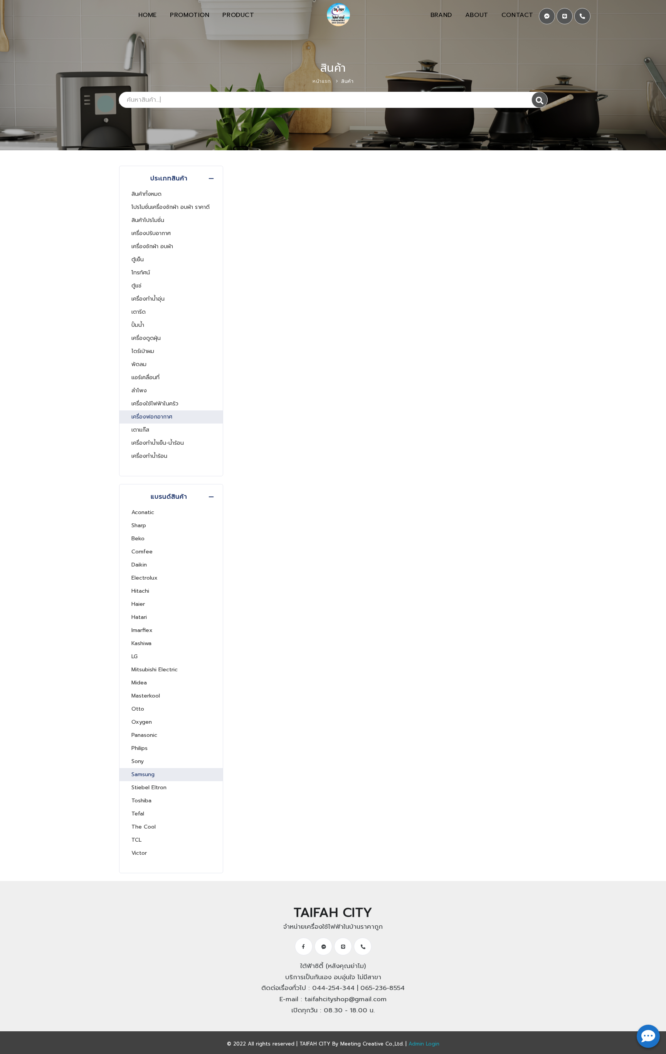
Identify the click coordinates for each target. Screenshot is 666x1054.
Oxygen (141, 722)
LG (134, 656)
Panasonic (144, 735)
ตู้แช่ (136, 286)
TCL (136, 840)
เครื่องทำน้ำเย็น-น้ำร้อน (157, 443)
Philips (139, 748)
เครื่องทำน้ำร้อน (149, 456)
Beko (138, 539)
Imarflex (142, 630)
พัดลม (138, 364)
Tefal (137, 814)
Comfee (142, 552)
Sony (137, 761)
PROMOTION (189, 15)
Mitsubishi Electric (154, 670)
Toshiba (141, 801)
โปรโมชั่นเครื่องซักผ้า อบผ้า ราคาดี (170, 207)
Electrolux (144, 578)
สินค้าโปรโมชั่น (147, 220)
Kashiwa (141, 643)
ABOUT (476, 15)
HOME (147, 15)
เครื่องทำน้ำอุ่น (148, 299)
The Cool (143, 827)
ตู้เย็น (137, 260)
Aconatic (142, 512)
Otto (137, 709)
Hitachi (140, 591)
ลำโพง (139, 391)
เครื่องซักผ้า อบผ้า (152, 246)
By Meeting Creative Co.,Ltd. (368, 1043)
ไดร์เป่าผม (142, 351)
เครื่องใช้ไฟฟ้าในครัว (154, 404)
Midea (139, 683)
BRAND (441, 15)
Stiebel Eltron (148, 787)
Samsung (143, 774)
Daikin (139, 565)
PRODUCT (238, 15)
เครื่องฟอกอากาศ (151, 417)
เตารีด (138, 312)
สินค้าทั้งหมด (146, 194)
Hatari (139, 617)
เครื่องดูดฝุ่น (146, 338)
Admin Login (424, 1043)
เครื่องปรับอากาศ (151, 233)
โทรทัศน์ (140, 273)
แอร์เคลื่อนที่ (145, 377)
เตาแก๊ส (140, 430)
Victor (139, 853)
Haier (138, 604)
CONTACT (517, 15)
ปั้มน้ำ (137, 325)
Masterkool (145, 696)
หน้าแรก (322, 81)
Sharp (138, 525)
